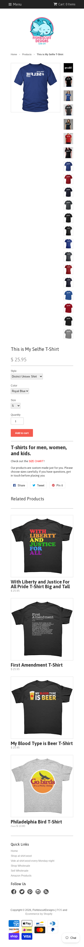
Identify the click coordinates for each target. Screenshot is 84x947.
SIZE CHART (36, 461)
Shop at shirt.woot (21, 855)
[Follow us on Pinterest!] (30, 893)
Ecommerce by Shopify (38, 913)
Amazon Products (21, 875)
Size (13, 400)
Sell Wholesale (19, 870)
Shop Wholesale (20, 865)
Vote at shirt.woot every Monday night (32, 860)
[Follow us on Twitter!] (22, 893)
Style (14, 371)
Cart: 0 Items (66, 4)
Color (14, 385)
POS (59, 910)
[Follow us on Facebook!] (14, 893)
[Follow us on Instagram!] (39, 893)
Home (14, 850)
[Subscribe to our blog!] (47, 893)
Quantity (15, 414)
